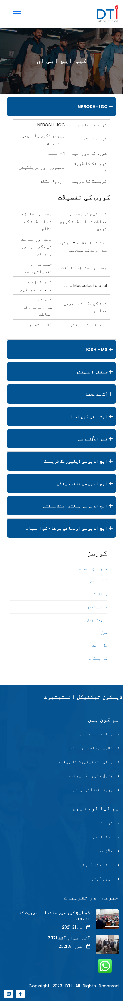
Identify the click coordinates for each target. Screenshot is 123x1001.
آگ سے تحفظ (96, 394)
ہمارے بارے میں (96, 734)
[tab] (61, 106)
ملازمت (106, 850)
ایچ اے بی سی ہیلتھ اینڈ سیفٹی (75, 506)
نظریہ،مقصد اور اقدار (88, 748)
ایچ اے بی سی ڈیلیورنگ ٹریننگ (76, 461)
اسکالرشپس (101, 837)
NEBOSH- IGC (93, 107)
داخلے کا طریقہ (96, 864)
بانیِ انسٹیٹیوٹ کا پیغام (85, 762)
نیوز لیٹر (102, 878)
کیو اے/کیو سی (93, 439)
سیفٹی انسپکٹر (92, 372)
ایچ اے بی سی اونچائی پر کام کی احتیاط (67, 528)
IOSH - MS (97, 349)
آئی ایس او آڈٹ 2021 (69, 938)
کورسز (106, 823)
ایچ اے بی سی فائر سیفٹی (82, 483)
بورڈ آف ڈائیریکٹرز (91, 789)
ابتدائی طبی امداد (87, 416)
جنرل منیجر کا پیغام (90, 775)
